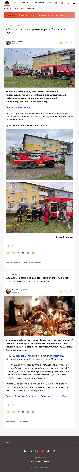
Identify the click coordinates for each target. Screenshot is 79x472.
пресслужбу (58, 355)
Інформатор (24, 107)
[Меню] (73, 3)
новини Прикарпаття (32, 263)
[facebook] (25, 451)
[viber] (36, 451)
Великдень (24, 422)
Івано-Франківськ (36, 462)
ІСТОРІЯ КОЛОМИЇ (37, 3)
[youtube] (42, 451)
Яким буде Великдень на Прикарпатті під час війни (41, 396)
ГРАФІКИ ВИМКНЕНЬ (21, 3)
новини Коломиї (13, 263)
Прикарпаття (11, 422)
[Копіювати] (71, 43)
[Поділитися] (66, 43)
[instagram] (54, 451)
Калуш (46, 462)
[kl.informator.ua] (7, 3)
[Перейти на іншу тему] (62, 3)
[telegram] (31, 451)
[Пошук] (68, 3)
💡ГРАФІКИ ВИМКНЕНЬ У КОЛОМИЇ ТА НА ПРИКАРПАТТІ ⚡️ (42, 15)
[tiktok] (48, 451)
